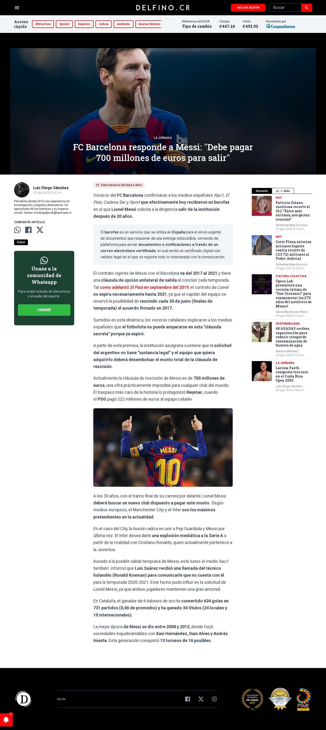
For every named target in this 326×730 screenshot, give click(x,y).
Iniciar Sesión (248, 7)
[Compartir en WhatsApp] (17, 230)
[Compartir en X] (40, 230)
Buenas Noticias (149, 24)
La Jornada (163, 138)
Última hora (43, 24)
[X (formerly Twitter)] (201, 699)
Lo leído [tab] (283, 191)
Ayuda (61, 699)
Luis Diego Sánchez (289, 386)
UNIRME (44, 310)
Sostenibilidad (288, 324)
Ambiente (123, 24)
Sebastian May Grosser (292, 225)
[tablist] (282, 191)
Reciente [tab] (262, 191)
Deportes (84, 24)
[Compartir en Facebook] (28, 230)
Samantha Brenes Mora (292, 312)
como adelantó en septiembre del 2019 (144, 287)
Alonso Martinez (287, 351)
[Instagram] (214, 699)
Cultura (103, 24)
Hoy (279, 197)
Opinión (64, 24)
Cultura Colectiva (291, 276)
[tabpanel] (282, 294)
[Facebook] (187, 699)
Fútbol (21, 242)
